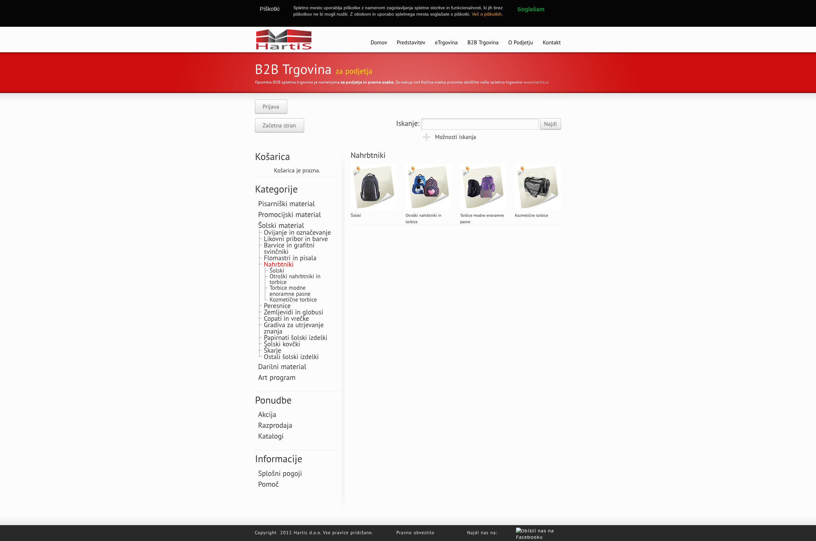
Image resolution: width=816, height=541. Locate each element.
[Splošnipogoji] (280, 472)
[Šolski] (356, 215)
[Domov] (379, 42)
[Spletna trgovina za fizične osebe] (446, 42)
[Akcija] (267, 414)
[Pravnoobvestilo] (416, 532)
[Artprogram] (277, 377)
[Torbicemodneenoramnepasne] (290, 290)
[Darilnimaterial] (282, 366)
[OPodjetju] (521, 42)
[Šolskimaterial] (281, 224)
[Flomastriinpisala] (290, 257)
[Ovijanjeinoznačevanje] (297, 232)
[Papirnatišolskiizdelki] (296, 337)
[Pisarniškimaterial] (286, 203)
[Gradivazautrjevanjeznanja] (295, 327)
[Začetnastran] (279, 125)
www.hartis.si (536, 82)
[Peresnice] (277, 305)
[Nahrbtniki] (279, 264)
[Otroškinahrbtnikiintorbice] (296, 278)
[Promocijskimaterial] (289, 213)
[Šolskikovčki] (282, 343)
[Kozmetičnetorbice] (531, 215)
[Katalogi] (271, 435)
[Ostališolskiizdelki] (291, 356)
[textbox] (480, 124)
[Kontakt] (552, 42)
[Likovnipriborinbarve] (296, 238)
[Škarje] (272, 350)
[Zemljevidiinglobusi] (294, 311)
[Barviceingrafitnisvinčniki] (290, 248)
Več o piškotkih (487, 14)
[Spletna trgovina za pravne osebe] (483, 42)
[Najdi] (550, 123)
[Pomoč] (268, 483)
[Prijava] (271, 106)
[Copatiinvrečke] (286, 318)
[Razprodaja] (275, 424)
